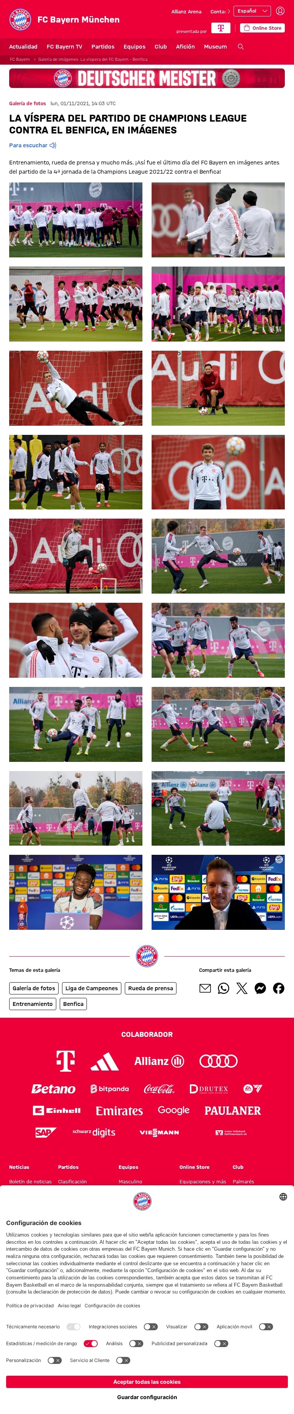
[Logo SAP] (46, 1133)
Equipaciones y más (203, 1181)
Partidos (102, 47)
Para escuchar (28, 145)
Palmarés (243, 1181)
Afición (185, 47)
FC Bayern (20, 59)
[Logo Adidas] (104, 1061)
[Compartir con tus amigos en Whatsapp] (223, 988)
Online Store (194, 1167)
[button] (75, 219)
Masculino (130, 1181)
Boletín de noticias (30, 1181)
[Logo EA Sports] (253, 1088)
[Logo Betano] (53, 1088)
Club (161, 47)
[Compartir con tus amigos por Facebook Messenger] (260, 988)
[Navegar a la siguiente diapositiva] (229, 11)
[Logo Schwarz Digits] (94, 1132)
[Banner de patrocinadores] (147, 78)
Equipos (134, 47)
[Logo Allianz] (159, 1061)
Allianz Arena (186, 11)
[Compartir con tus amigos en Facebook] (279, 988)
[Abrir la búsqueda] (240, 46)
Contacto (221, 11)
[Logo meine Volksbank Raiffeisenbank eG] (230, 1132)
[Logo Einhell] (56, 1110)
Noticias (19, 1167)
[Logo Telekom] (65, 1061)
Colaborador (147, 1034)
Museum (215, 47)
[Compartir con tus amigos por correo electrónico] (205, 988)
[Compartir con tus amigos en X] (242, 988)
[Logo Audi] (218, 1061)
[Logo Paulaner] (233, 1110)
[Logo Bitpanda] (110, 1088)
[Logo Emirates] (119, 1110)
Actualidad (23, 47)
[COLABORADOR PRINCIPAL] (220, 28)
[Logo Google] (173, 1110)
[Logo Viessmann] (159, 1133)
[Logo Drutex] (209, 1088)
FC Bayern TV (64, 47)
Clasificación (72, 1181)
